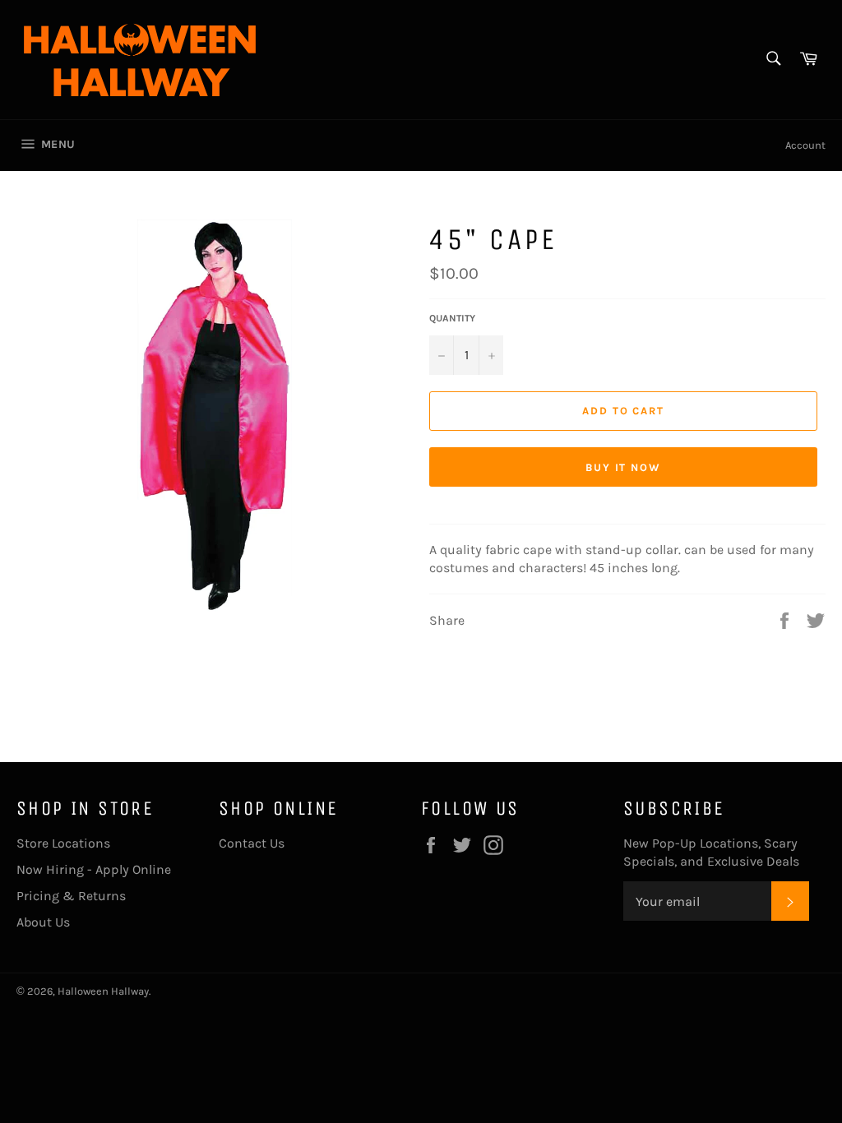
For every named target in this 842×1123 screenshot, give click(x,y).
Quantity (452, 318)
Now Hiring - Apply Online (93, 869)
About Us (43, 922)
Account (805, 145)
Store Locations (63, 843)
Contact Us (252, 843)
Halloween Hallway (103, 991)
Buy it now (623, 467)
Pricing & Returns (71, 895)
